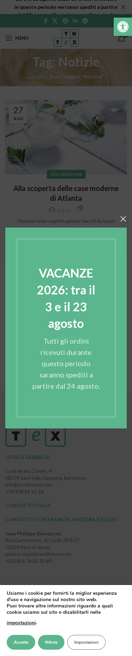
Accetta (21, 642)
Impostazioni (86, 642)
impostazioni (21, 622)
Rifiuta (51, 642)
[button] (123, 27)
